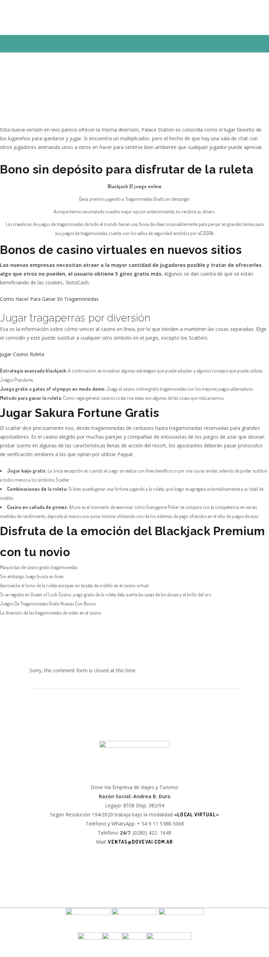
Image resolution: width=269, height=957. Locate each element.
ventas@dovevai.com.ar (140, 842)
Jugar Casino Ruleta (22, 354)
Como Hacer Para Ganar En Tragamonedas (49, 299)
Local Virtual (196, 814)
